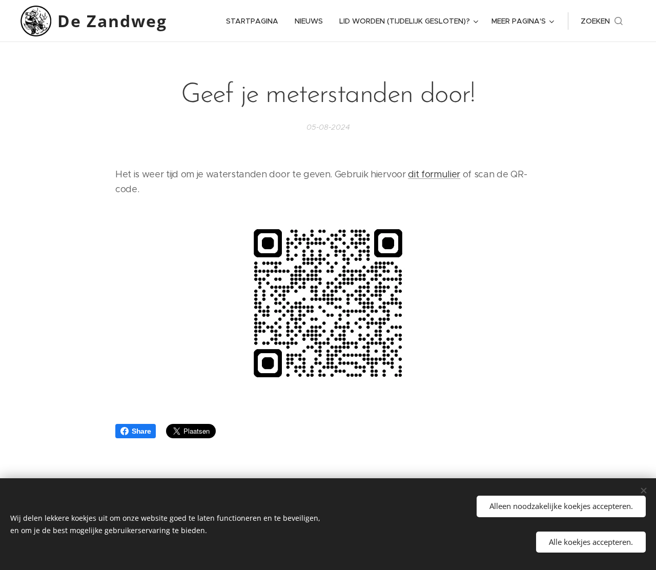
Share (141, 431)
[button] (602, 21)
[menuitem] (254, 21)
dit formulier (434, 174)
